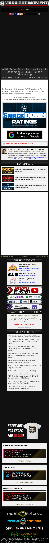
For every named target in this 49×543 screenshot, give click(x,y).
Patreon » (21, 461)
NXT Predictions (33, 268)
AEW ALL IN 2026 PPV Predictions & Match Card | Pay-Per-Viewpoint (24, 367)
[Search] (38, 14)
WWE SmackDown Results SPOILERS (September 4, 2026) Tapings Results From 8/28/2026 (22, 348)
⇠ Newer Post (7, 256)
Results (32, 275)
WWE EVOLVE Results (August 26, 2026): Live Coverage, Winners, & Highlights (23, 372)
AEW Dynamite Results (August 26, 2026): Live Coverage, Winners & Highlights (23, 377)
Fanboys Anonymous (36, 157)
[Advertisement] (24, 41)
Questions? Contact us (24, 327)
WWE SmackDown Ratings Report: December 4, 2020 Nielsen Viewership (24, 72)
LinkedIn (24, 159)
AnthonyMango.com (36, 159)
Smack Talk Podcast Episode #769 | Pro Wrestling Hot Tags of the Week (21, 361)
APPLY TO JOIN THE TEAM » (24, 325)
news (8, 143)
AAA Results (23, 268)
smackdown (22, 143)
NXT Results (26, 270)
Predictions (23, 275)
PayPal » (28, 461)
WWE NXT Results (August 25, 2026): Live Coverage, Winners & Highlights (22, 387)
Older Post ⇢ (42, 256)
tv (28, 143)
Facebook (18, 159)
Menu (26, 10)
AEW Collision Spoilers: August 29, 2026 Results (24, 336)
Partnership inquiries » (24, 504)
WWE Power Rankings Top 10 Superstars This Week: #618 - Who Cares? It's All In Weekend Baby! (23, 341)
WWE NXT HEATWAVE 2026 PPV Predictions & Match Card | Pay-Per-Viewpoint (24, 382)
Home (24, 256)
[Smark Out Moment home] (24, 3)
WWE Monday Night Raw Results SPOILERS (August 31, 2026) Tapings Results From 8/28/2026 (23, 355)
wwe (31, 143)
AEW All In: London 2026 (27, 273)
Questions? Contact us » (24, 482)
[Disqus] (24, 223)
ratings (14, 143)
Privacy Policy (5, 541)
